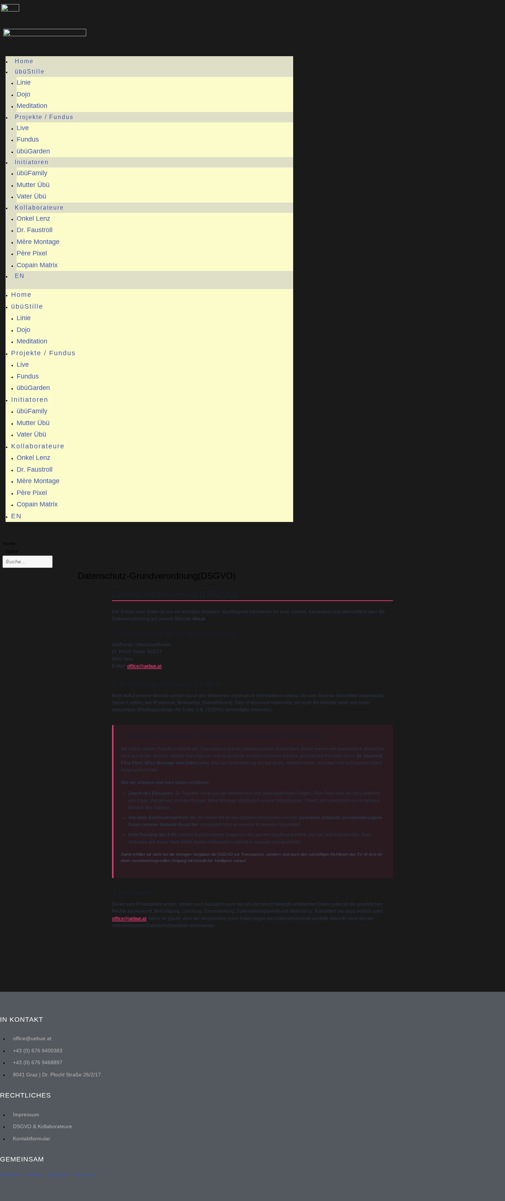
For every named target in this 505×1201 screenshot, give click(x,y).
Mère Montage (38, 241)
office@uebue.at (144, 666)
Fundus (28, 139)
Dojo (23, 94)
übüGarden (33, 151)
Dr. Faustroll (34, 230)
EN (20, 276)
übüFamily (32, 173)
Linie (24, 82)
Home (24, 61)
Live (23, 128)
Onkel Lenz (33, 218)
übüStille (30, 71)
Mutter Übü (33, 185)
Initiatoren (32, 162)
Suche (9, 543)
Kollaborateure (39, 207)
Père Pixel (32, 253)
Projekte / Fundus (44, 117)
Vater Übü (31, 196)
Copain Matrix (37, 265)
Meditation (32, 105)
